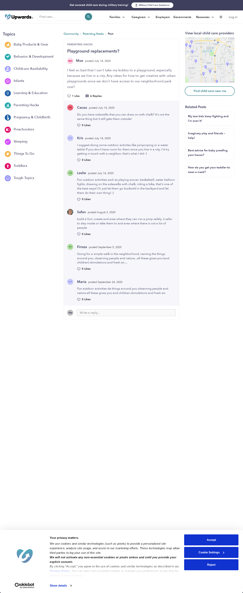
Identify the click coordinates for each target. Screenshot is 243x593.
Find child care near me (210, 91)
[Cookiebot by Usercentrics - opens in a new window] (24, 585)
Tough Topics (23, 178)
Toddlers (20, 165)
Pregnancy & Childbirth (31, 117)
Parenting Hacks (26, 105)
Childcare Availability (30, 68)
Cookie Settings (209, 552)
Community (72, 34)
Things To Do (23, 153)
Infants (18, 81)
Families (115, 17)
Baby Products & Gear (30, 44)
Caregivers (139, 17)
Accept (211, 539)
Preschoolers (23, 129)
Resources (203, 17)
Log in (233, 17)
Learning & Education (30, 93)
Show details (58, 585)
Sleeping (20, 141)
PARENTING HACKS (80, 44)
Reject (211, 564)
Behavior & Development (33, 56)
